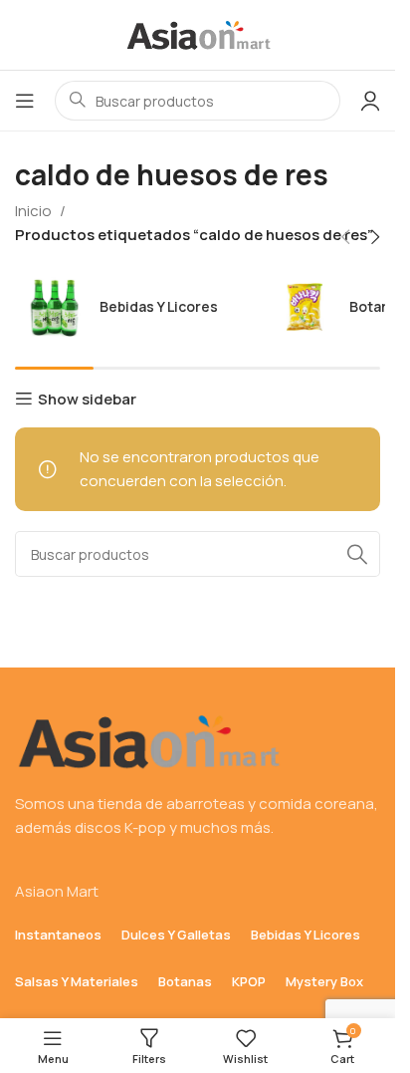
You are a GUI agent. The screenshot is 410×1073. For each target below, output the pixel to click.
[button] (345, 237)
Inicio (33, 210)
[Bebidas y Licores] (135, 307)
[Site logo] (198, 33)
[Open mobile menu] (25, 101)
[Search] (357, 554)
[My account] (370, 101)
